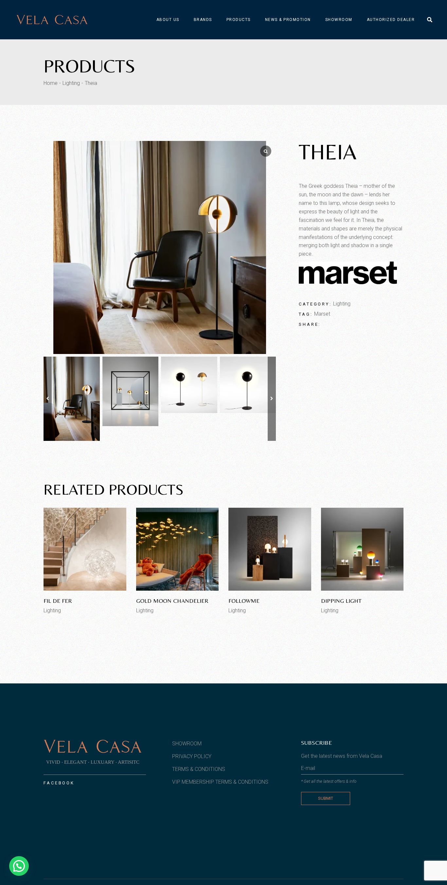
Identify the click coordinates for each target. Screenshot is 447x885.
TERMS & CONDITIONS (198, 769)
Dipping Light (341, 600)
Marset (322, 314)
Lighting (341, 304)
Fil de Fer (58, 600)
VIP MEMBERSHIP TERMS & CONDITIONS (220, 782)
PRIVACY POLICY (191, 756)
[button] (272, 399)
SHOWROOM (187, 743)
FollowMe (243, 600)
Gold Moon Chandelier (172, 600)
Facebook (59, 782)
